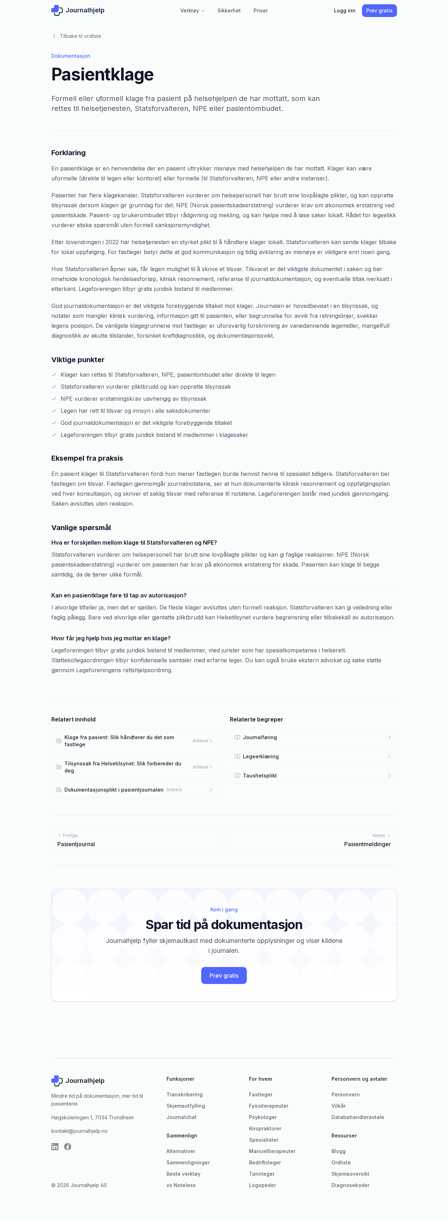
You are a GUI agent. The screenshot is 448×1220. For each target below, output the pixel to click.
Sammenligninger (188, 1162)
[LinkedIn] (54, 1146)
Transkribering (184, 1094)
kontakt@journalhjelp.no (79, 1131)
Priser (261, 10)
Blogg (338, 1151)
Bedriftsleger (265, 1162)
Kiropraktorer (265, 1128)
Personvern (345, 1094)
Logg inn (345, 10)
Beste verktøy (183, 1174)
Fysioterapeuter (268, 1106)
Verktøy (192, 10)
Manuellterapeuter (272, 1151)
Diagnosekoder (350, 1185)
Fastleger (260, 1094)
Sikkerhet (229, 10)
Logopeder (262, 1185)
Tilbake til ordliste (76, 36)
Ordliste (341, 1162)
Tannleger (261, 1174)
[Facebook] (67, 1146)
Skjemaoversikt (350, 1174)
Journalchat (181, 1117)
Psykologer (263, 1117)
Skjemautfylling (185, 1106)
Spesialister (263, 1140)
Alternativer (180, 1151)
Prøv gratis (379, 10)
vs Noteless (181, 1185)
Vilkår (338, 1106)
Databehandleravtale (357, 1117)
